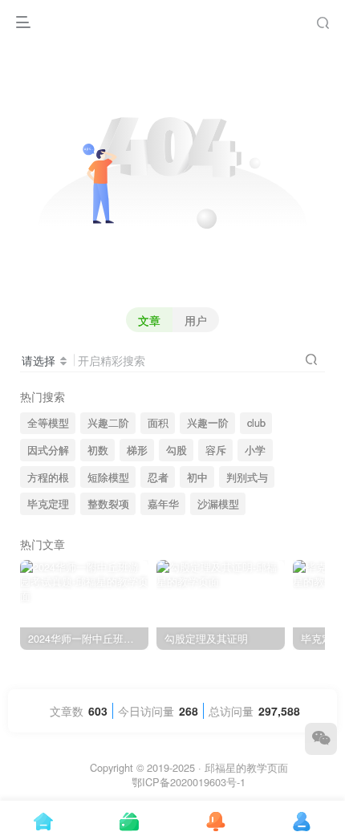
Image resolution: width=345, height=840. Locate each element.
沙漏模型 (218, 504)
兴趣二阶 (108, 423)
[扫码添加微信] (321, 739)
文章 (149, 320)
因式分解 (48, 450)
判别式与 (247, 477)
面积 (158, 423)
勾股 (176, 450)
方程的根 (48, 477)
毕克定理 (48, 504)
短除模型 (108, 477)
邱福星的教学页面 (246, 767)
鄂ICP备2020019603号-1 (189, 781)
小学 (255, 450)
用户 (196, 320)
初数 (97, 450)
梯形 (137, 450)
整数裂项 (108, 504)
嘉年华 (163, 504)
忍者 (158, 477)
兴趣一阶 (208, 423)
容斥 (215, 450)
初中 (197, 477)
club (256, 423)
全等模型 (48, 423)
